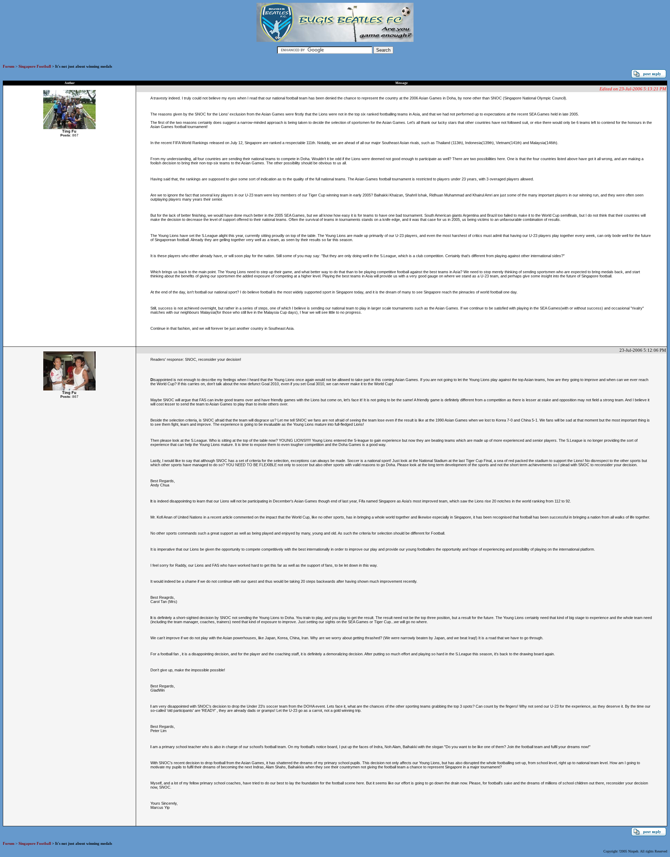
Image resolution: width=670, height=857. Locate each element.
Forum (8, 66)
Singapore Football (34, 66)
